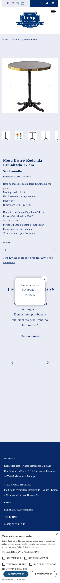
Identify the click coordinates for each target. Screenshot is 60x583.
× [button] (56, 534)
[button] (30, 568)
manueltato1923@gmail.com (18, 509)
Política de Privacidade (15, 490)
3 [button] (31, 135)
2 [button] (29, 135)
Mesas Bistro (30, 39)
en (17, 3)
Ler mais (35, 547)
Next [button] (50, 85)
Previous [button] (10, 85)
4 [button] (33, 135)
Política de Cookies (39, 490)
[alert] (30, 557)
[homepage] (30, 28)
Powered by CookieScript (14, 580)
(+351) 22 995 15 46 (14, 524)
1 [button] (26, 135)
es (8, 3)
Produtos (16, 39)
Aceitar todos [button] (16, 574)
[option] (30, 85)
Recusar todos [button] (43, 574)
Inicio (5, 39)
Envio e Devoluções (29, 495)
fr (13, 3)
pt (22, 3)
